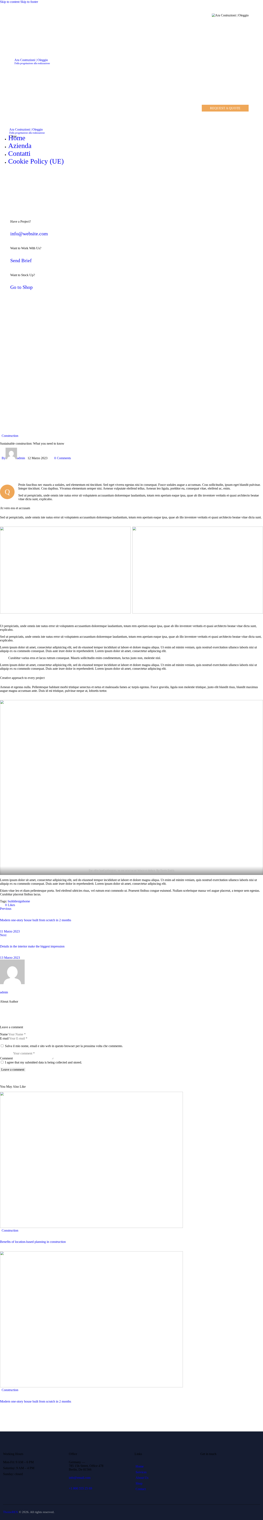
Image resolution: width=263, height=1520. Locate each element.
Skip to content (10, 1)
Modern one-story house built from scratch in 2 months (35, 1401)
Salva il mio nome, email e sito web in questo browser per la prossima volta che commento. (64, 1046)
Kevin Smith (167, 870)
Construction (10, 435)
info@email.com (79, 1477)
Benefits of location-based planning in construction (33, 1241)
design (18, 901)
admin (4, 992)
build (11, 901)
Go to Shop (21, 287)
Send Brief (21, 260)
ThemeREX (10, 1512)
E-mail (4, 1038)
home (26, 901)
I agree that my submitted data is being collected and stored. (43, 1062)
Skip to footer (29, 1)
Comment (6, 1058)
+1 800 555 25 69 (80, 1488)
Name (4, 1034)
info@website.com (29, 233)
